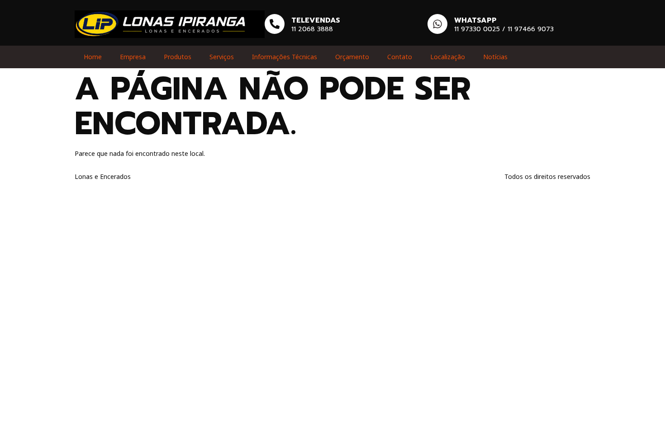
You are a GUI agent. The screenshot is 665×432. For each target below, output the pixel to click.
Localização (447, 56)
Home (93, 56)
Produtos (177, 56)
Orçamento (352, 56)
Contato (399, 56)
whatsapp (475, 20)
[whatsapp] (437, 24)
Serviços (221, 56)
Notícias (495, 56)
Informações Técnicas (284, 56)
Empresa (133, 56)
